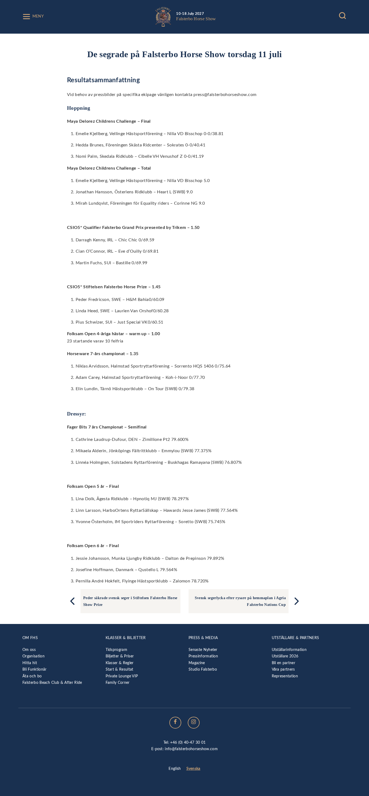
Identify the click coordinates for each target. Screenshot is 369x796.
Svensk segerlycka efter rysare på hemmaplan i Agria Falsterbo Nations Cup (240, 601)
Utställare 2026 (285, 656)
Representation (285, 676)
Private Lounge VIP (122, 676)
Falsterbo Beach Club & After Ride (52, 683)
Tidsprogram (117, 650)
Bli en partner (283, 663)
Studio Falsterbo (203, 669)
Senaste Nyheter (203, 650)
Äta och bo (32, 676)
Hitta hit (29, 663)
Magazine (197, 663)
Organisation (33, 656)
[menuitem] (174, 769)
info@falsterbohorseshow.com (191, 749)
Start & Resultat (119, 669)
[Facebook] (175, 723)
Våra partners (283, 669)
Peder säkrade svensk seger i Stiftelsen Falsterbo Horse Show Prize (130, 601)
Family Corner (118, 683)
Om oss (29, 650)
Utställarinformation (289, 650)
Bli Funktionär (34, 669)
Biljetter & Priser (120, 656)
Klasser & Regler (120, 663)
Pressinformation (203, 656)
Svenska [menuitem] (193, 769)
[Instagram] (194, 723)
